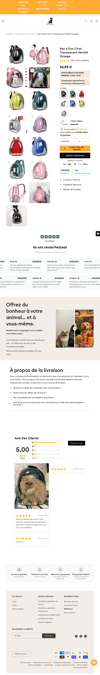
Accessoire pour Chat (25, 34)
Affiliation (68, 609)
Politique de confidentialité (49, 615)
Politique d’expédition (35, 665)
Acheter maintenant (75, 155)
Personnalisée (17, 609)
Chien (14, 605)
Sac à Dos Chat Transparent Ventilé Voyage (57, 34)
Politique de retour (45, 618)
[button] (3, 21)
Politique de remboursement (42, 662)
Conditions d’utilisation (80, 662)
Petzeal (28, 662)
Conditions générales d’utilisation (46, 609)
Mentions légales (45, 622)
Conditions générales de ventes (48, 602)
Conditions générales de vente (65, 665)
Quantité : (65, 141)
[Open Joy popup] (94, 662)
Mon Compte (69, 613)
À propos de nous (71, 601)
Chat (14, 601)
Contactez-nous (71, 605)
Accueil (9, 34)
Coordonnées (49, 665)
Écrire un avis (76, 443)
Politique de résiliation (81, 667)
